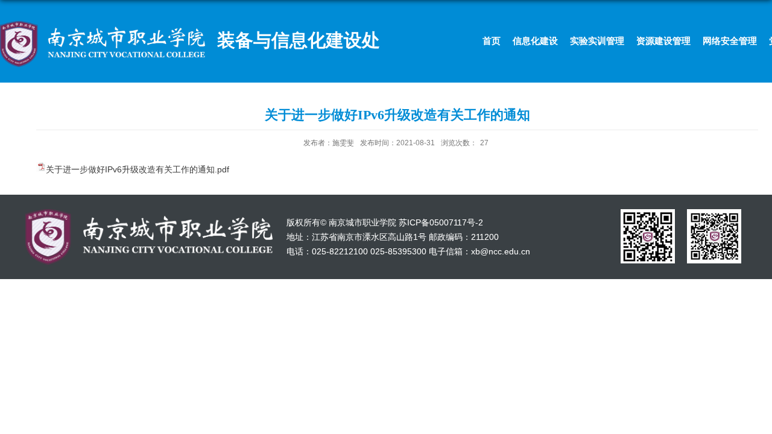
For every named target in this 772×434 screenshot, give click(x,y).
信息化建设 (535, 41)
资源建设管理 (663, 41)
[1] (648, 213)
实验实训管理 (597, 41)
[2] (714, 213)
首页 (491, 41)
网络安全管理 (730, 41)
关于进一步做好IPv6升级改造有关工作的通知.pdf (137, 169)
